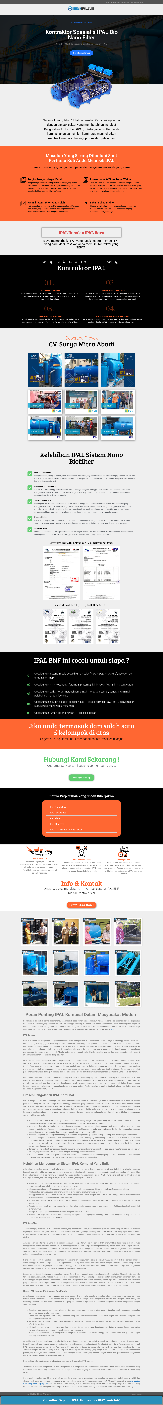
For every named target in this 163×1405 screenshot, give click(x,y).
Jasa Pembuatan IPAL (113, 2)
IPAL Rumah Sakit (58, 807)
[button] (81, 807)
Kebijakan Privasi (137, 1394)
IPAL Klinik (55, 818)
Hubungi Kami (138, 2)
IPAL (113, 1029)
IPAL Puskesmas (58, 812)
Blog (132, 2)
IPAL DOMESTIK (57, 824)
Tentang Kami (125, 2)
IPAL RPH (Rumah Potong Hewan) (66, 829)
